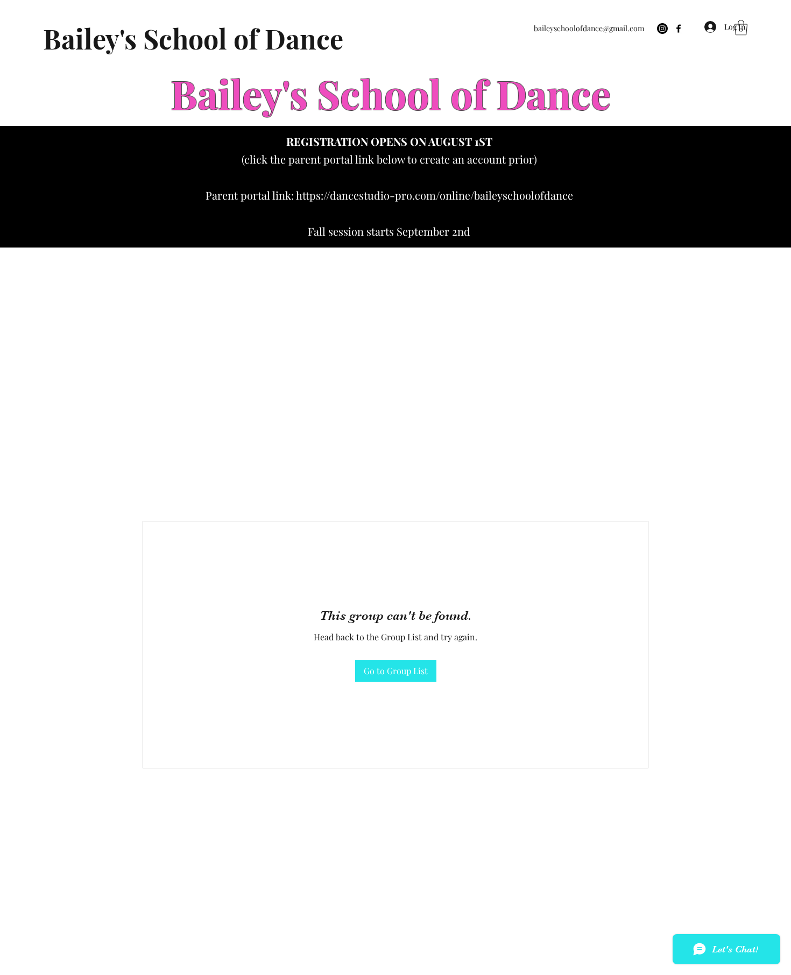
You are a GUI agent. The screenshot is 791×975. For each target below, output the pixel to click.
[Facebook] (678, 28)
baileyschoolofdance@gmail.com (589, 28)
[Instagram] (662, 28)
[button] (740, 28)
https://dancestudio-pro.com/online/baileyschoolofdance (434, 195)
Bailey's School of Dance (193, 38)
